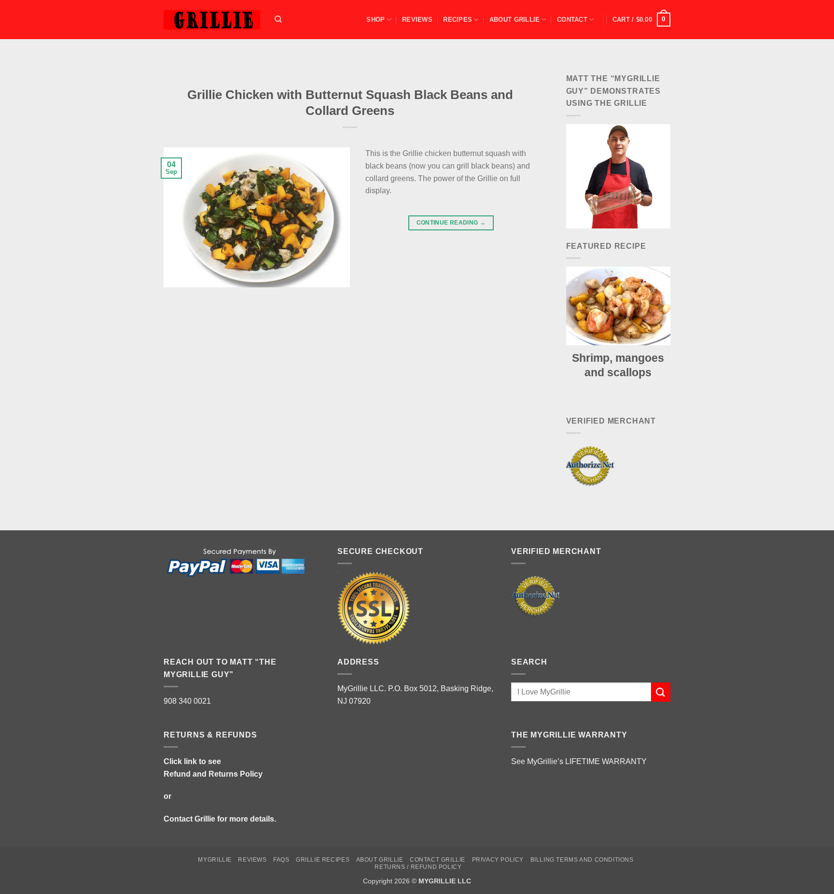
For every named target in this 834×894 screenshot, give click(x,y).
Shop (375, 19)
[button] (641, 19)
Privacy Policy (498, 859)
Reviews (417, 19)
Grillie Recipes (322, 859)
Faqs (281, 859)
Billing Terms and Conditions (582, 859)
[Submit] (660, 691)
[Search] (278, 19)
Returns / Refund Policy (418, 867)
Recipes (457, 19)
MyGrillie (215, 859)
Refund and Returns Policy (213, 774)
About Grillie (514, 19)
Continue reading (451, 222)
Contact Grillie (189, 819)
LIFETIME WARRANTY (606, 761)
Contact (572, 19)
